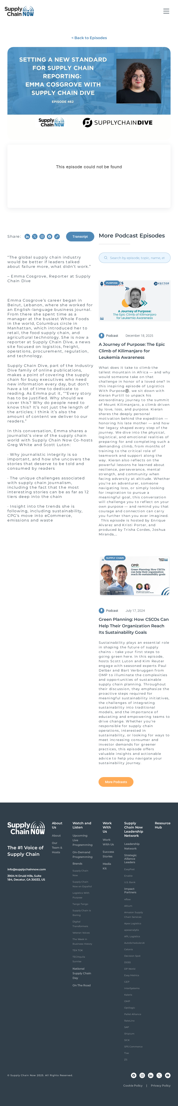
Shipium (129, 1033)
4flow (127, 899)
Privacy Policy (161, 1085)
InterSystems (132, 988)
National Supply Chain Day (82, 973)
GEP (126, 981)
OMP (127, 1001)
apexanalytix (131, 929)
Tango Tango (80, 904)
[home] (19, 11)
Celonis (128, 949)
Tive (126, 1053)
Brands (77, 863)
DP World (129, 968)
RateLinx (129, 1020)
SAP (126, 1027)
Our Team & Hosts (57, 847)
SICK (127, 1040)
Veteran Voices (81, 932)
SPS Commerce (133, 1046)
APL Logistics (132, 936)
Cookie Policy (133, 1085)
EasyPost (129, 869)
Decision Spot (132, 955)
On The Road (82, 985)
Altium (128, 905)
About (56, 835)
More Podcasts (116, 782)
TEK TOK (78, 950)
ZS (125, 1059)
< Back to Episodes (89, 38)
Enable (128, 875)
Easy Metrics (131, 975)
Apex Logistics (132, 923)
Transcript (80, 236)
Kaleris (128, 994)
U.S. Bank (129, 882)
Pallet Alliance (132, 1014)
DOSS (127, 962)
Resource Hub (163, 825)
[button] (166, 11)
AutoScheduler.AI (134, 942)
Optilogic (129, 1007)
